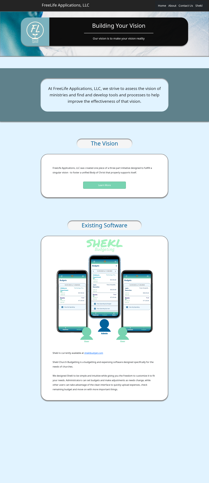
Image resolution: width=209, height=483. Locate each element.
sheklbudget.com (93, 353)
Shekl (198, 6)
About (172, 6)
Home (162, 6)
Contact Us (186, 6)
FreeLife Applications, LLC (65, 5)
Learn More (104, 185)
